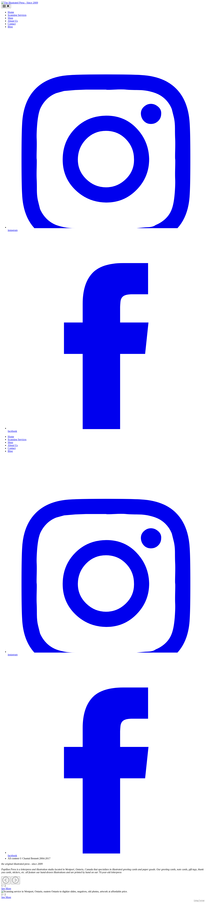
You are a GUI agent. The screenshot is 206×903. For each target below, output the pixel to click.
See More (6, 888)
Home (11, 12)
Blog (10, 26)
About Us (13, 21)
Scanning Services (17, 15)
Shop (10, 18)
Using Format (199, 900)
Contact (12, 23)
